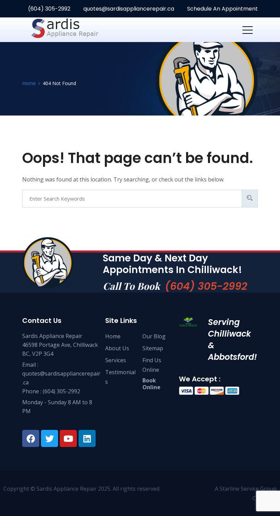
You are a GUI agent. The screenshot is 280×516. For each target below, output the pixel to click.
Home (113, 336)
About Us (117, 348)
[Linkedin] (87, 438)
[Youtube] (68, 438)
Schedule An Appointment (222, 9)
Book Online (151, 384)
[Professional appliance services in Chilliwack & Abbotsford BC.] (75, 29)
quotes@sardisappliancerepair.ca (128, 9)
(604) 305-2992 (48, 9)
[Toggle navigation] (247, 29)
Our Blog (154, 336)
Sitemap (152, 348)
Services (115, 360)
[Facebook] (30, 438)
